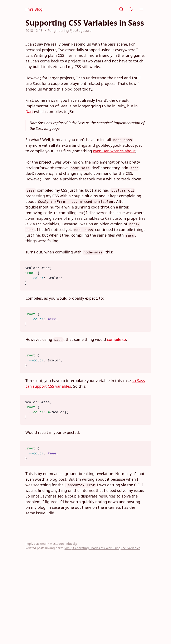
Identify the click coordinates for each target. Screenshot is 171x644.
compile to (116, 339)
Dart (29, 111)
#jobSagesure (81, 30)
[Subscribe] (131, 9)
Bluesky (71, 544)
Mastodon (57, 544)
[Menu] (141, 9)
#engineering (58, 30)
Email (43, 544)
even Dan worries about (114, 150)
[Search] (121, 9)
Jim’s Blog (34, 9)
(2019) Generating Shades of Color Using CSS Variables (102, 548)
